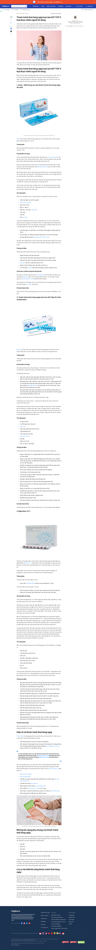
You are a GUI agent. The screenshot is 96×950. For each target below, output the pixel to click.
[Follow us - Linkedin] (27, 923)
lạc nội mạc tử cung (33, 788)
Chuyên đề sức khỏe (45, 912)
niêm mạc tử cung (44, 757)
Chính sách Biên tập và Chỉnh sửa (58, 919)
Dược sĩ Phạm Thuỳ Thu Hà (75, 22)
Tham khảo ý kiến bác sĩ (88, 9)
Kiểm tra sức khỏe (45, 915)
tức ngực (24, 217)
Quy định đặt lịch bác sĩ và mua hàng (59, 928)
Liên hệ (70, 923)
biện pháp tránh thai (32, 385)
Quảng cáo (71, 921)
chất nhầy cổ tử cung (43, 755)
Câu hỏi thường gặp (55, 923)
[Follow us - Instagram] (24, 923)
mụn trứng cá (34, 783)
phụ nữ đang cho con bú (52, 746)
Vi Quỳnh (70, 26)
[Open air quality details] (11, 17)
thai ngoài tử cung (28, 278)
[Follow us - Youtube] (29, 923)
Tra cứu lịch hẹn (44, 927)
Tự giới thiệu (71, 915)
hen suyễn (29, 284)
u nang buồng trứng (40, 786)
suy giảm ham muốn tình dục (41, 237)
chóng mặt (34, 209)
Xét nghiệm (16, 9)
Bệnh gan (22, 262)
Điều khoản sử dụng (55, 915)
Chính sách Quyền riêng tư (57, 917)
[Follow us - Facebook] (21, 923)
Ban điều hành (72, 917)
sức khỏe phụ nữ (53, 768)
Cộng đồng (43, 921)
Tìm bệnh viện (44, 918)
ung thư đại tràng (55, 791)
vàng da (29, 267)
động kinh (25, 276)
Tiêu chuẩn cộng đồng (56, 926)
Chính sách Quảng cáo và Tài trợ (58, 921)
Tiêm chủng (7, 9)
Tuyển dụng (71, 919)
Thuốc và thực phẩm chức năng (22, 13)
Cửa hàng (43, 924)
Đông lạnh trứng (26, 9)
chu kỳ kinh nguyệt (52, 157)
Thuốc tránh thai (21, 736)
